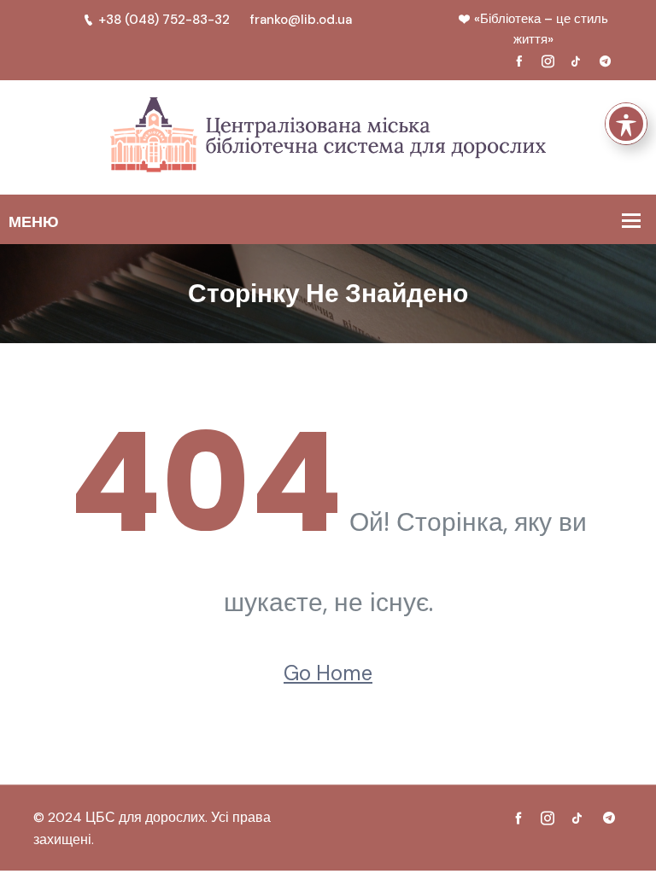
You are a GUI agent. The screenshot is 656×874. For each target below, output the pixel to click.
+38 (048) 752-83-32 (164, 19)
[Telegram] (605, 61)
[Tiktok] (576, 61)
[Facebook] (519, 61)
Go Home (328, 673)
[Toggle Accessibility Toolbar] (626, 123)
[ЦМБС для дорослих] (328, 136)
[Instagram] (547, 61)
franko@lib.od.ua (301, 19)
